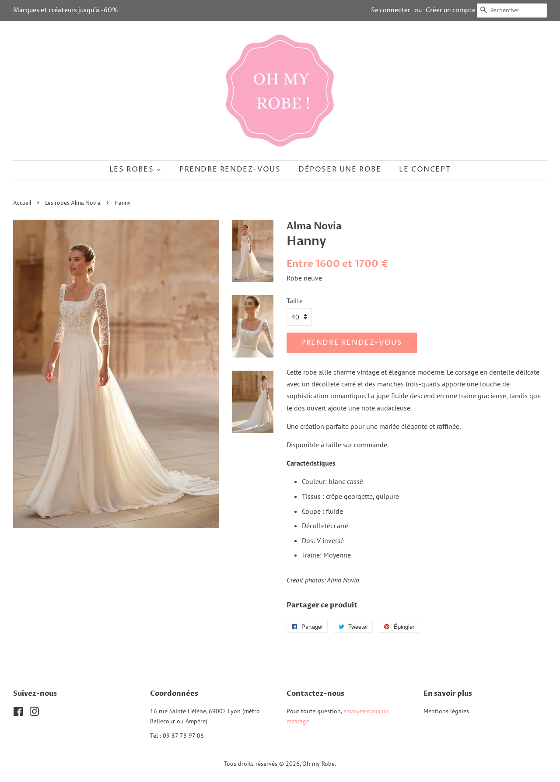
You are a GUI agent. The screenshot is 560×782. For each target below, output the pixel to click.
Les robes (132, 169)
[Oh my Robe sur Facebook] (18, 713)
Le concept (425, 169)
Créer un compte (451, 10)
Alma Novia (314, 226)
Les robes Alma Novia (73, 203)
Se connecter (390, 10)
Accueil (22, 203)
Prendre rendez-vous (229, 169)
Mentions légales (446, 711)
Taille (295, 300)
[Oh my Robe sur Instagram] (34, 713)
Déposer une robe (340, 169)
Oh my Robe (318, 764)
